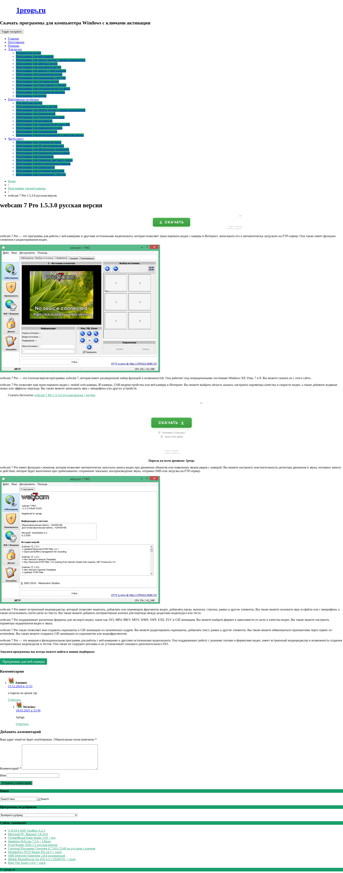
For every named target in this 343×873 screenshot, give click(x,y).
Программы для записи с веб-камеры (41, 70)
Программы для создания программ (40, 171)
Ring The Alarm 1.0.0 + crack (27, 862)
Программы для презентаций (35, 113)
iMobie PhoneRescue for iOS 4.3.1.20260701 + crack (42, 859)
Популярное (16, 42)
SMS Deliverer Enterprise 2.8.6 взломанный (36, 855)
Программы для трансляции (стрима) (41, 85)
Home (12, 181)
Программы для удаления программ (40, 117)
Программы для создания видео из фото (43, 88)
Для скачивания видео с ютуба (36, 106)
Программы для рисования (34, 121)
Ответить (14, 699)
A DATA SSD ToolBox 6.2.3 (26, 830)
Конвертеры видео (28, 53)
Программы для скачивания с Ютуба (41, 78)
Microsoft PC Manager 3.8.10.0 (28, 834)
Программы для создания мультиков (40, 92)
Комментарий (10, 768)
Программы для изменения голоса (39, 128)
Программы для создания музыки (38, 142)
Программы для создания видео (37, 81)
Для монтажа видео (29, 103)
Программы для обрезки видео (37, 63)
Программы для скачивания (35, 156)
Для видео (15, 49)
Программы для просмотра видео (38, 67)
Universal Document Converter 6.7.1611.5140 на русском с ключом (51, 848)
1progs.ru (31, 10)
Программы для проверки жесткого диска (44, 160)
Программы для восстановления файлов (43, 163)
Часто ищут (16, 138)
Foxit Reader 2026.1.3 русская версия (32, 845)
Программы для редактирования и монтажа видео (50, 135)
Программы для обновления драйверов (42, 149)
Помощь (13, 45)
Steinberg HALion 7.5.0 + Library (29, 841)
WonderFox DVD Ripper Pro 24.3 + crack (35, 852)
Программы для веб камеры (35, 56)
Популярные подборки (23, 99)
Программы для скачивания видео (39, 74)
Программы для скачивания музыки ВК (43, 124)
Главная (13, 38)
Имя (3, 775)
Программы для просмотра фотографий (43, 153)
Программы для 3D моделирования (40, 146)
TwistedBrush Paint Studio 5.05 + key (32, 837)
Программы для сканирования (36, 131)
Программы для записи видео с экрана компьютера (50, 60)
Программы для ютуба (31, 96)
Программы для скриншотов (35, 167)
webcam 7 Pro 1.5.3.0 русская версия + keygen (64, 395)
